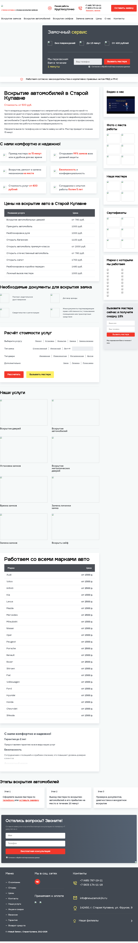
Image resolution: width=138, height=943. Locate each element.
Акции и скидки (16, 909)
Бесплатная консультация (35, 851)
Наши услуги (14, 904)
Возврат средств (16, 925)
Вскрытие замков (11, 19)
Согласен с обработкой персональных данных (111, 67)
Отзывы (12, 887)
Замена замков (84, 19)
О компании (14, 882)
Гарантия (12, 920)
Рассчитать (14, 375)
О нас (108, 19)
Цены (99, 19)
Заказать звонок (93, 11)
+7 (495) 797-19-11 (93, 5)
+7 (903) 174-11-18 (93, 8)
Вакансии (13, 914)
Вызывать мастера (40, 375)
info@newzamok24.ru (93, 898)
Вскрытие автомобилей (37, 19)
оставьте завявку (29, 800)
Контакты (119, 19)
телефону (9, 800)
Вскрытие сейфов (63, 19)
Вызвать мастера (117, 62)
